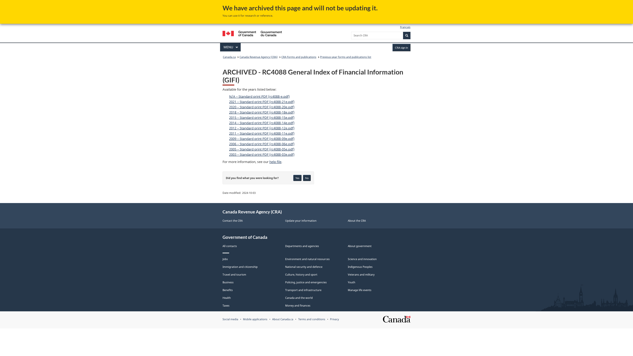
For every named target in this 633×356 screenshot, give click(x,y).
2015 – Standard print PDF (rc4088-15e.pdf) (261, 117)
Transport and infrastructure (303, 290)
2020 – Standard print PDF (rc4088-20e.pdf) (261, 107)
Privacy (334, 319)
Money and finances (297, 305)
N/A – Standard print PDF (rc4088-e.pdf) (259, 96)
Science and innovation (362, 259)
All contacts (230, 246)
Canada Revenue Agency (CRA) (259, 57)
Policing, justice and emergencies (306, 282)
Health (227, 298)
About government (360, 246)
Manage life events (359, 290)
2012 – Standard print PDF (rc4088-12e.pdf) (261, 128)
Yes (297, 177)
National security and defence (303, 267)
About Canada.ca (282, 319)
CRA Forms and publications (298, 57)
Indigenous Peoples (360, 267)
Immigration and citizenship (240, 267)
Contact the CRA (233, 220)
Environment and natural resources (307, 259)
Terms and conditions (311, 319)
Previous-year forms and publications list (345, 57)
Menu (229, 47)
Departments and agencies (302, 246)
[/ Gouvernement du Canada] (252, 34)
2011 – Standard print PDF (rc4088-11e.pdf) (261, 133)
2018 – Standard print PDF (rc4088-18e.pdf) (261, 112)
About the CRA (357, 220)
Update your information (300, 220)
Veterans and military (361, 274)
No (307, 177)
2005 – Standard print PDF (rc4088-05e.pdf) (261, 149)
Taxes (226, 305)
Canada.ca (229, 57)
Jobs (225, 259)
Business (228, 282)
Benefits (228, 290)
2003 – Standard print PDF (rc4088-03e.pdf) (261, 154)
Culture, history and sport (301, 274)
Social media (230, 319)
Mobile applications (255, 319)
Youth (351, 282)
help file (275, 162)
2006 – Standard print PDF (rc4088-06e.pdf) (261, 144)
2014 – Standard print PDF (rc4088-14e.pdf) (261, 123)
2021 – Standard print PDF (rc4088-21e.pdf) (261, 102)
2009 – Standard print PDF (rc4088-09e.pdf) (261, 138)
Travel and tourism (234, 274)
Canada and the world (299, 298)
